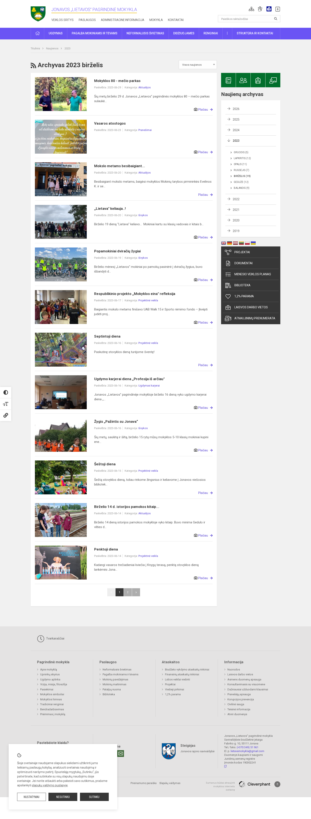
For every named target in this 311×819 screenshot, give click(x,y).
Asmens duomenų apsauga (244, 679)
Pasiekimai (46, 689)
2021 (236, 209)
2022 (236, 199)
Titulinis (36, 48)
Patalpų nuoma (112, 689)
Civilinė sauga (235, 704)
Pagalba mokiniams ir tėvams (120, 674)
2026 (236, 109)
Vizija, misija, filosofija (53, 684)
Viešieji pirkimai (174, 689)
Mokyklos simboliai (52, 694)
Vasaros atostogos (110, 123)
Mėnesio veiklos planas (252, 274)
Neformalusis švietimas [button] (145, 33)
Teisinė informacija (238, 709)
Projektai (242, 252)
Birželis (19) (242, 176)
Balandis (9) (241, 187)
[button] (251, 8)
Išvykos (143, 215)
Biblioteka (242, 285)
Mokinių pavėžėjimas (115, 679)
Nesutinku (63, 797)
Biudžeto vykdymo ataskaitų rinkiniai (187, 669)
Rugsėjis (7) (241, 170)
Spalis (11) (240, 164)
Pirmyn (136, 592)
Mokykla (156, 20)
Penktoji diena (106, 549)
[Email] (120, 753)
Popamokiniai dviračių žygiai (117, 251)
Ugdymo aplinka (50, 679)
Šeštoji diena (105, 464)
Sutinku (94, 797)
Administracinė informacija (122, 20)
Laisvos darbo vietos (251, 307)
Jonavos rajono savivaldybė (197, 751)
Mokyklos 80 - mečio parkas (117, 81)
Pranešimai (145, 130)
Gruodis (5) (241, 152)
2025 (236, 119)
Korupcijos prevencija (240, 699)
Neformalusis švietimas (117, 669)
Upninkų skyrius (50, 674)
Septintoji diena (107, 336)
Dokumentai (243, 263)
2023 (67, 48)
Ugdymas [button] (56, 33)
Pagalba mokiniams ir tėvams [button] (94, 33)
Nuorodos (233, 669)
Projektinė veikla (148, 300)
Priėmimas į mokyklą (52, 714)
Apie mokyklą (48, 669)
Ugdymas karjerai (149, 385)
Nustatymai (31, 797)
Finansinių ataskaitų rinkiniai (182, 674)
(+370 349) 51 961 (247, 747)
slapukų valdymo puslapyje (50, 785)
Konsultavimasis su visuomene (246, 684)
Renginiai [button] (211, 33)
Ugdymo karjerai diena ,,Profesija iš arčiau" (129, 379)
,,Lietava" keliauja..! (110, 208)
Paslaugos (87, 20)
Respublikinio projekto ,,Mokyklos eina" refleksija (134, 294)
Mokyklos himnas (51, 699)
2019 (236, 231)
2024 (236, 130)
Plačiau (203, 109)
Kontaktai (176, 20)
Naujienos (52, 48)
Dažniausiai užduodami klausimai (247, 689)
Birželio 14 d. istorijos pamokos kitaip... (126, 507)
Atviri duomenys (237, 714)
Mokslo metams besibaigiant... (119, 166)
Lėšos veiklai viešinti (177, 679)
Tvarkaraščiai (54, 638)
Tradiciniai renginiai (52, 704)
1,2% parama (244, 296)
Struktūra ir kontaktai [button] (255, 33)
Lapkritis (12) (242, 158)
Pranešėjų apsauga (239, 694)
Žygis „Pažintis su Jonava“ (116, 421)
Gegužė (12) (241, 182)
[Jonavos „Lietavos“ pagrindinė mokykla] (41, 13)
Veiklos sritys (62, 20)
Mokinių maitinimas (114, 684)
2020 (236, 220)
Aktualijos (144, 87)
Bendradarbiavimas (52, 709)
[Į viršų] (277, 784)
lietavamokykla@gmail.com (247, 751)
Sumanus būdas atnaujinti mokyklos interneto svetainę (220, 786)
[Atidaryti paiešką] (275, 18)
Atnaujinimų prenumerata (254, 318)
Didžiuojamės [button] (183, 33)
